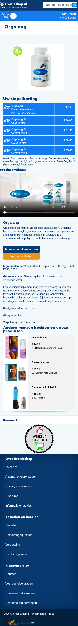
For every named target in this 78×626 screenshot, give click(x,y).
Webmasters (39, 613)
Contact (10, 574)
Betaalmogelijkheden (18, 534)
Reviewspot (27, 622)
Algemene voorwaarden (20, 476)
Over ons (11, 467)
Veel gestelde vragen (19, 583)
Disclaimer (12, 496)
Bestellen (11, 525)
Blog (51, 613)
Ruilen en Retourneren (20, 593)
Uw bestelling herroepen (21, 602)
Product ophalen (16, 554)
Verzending (12, 544)
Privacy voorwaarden (19, 486)
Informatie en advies (18, 505)
